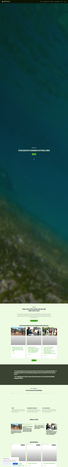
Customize (5, 463)
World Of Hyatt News (32, 463)
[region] (10, 461)
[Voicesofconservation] (6, 1)
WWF (13, 408)
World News (51, 1)
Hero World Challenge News (49, 463)
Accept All (15, 463)
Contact (65, 1)
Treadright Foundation (32, 408)
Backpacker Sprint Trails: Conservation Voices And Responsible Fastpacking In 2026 (16, 432)
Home (41, 1)
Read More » (29, 354)
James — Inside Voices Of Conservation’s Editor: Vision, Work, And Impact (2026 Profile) (39, 427)
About (62, 1)
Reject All (10, 463)
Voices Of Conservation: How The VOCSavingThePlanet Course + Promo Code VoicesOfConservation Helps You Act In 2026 (28, 429)
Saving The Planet (57, 1)
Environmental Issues (46, 1)
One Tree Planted (46, 408)
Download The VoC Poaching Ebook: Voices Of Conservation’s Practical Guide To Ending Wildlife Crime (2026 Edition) (33, 350)
